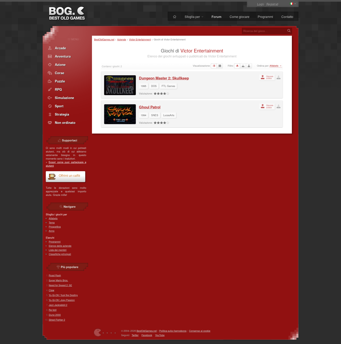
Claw (51, 290)
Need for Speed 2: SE (60, 285)
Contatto (287, 16)
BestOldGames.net (104, 39)
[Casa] (174, 17)
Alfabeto (53, 218)
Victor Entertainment (140, 39)
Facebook (146, 335)
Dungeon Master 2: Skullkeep (164, 78)
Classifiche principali (60, 254)
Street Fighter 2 (57, 319)
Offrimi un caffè (69, 175)
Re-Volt (52, 309)
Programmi (265, 16)
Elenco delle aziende (60, 245)
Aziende (121, 39)
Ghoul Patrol (149, 107)
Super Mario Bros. (58, 280)
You (160, 335)
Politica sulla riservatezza (172, 330)
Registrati (272, 4)
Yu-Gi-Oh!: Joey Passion (62, 300)
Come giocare (239, 16)
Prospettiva (55, 226)
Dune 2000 (55, 314)
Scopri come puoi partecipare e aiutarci (66, 163)
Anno (51, 230)
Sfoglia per (193, 16)
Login (260, 4)
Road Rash (55, 275)
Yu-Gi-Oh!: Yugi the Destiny (63, 295)
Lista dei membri (58, 249)
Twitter (135, 335)
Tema (52, 222)
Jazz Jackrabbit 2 (58, 305)
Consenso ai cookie (199, 330)
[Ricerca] (289, 30)
